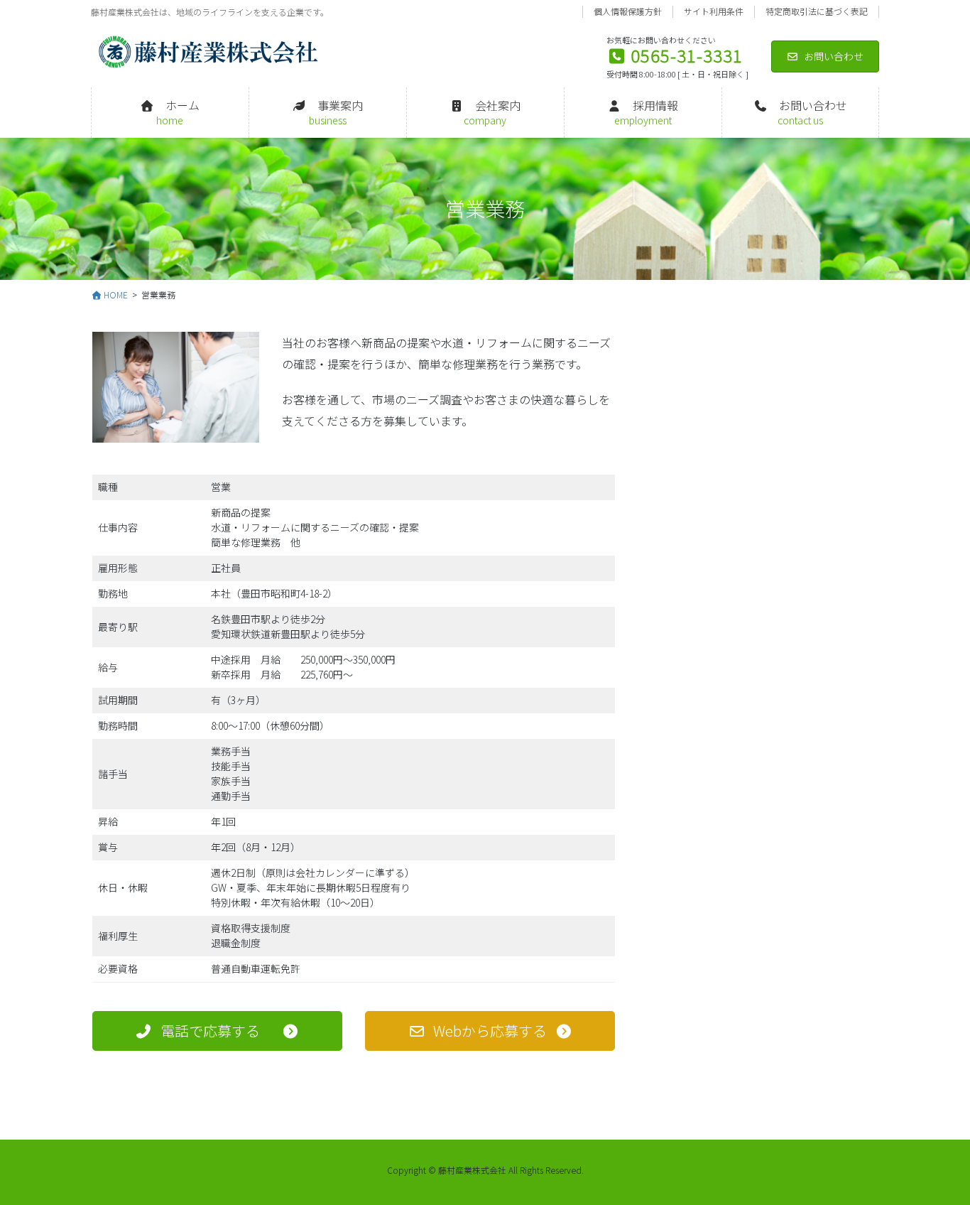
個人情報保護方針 (628, 11)
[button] (217, 1031)
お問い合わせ (833, 56)
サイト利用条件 (713, 11)
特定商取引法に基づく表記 (816, 11)
